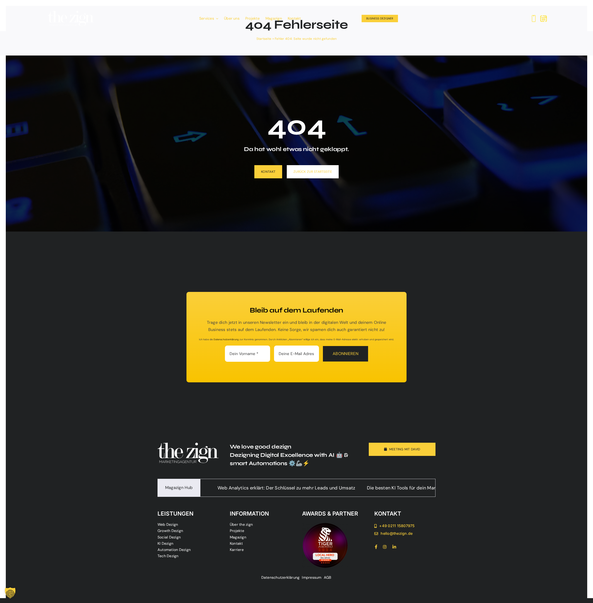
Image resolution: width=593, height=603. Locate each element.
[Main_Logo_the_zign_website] (71, 13)
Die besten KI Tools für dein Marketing (362, 488)
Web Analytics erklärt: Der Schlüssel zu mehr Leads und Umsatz (240, 488)
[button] (10, 593)
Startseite (263, 39)
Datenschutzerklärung (226, 339)
